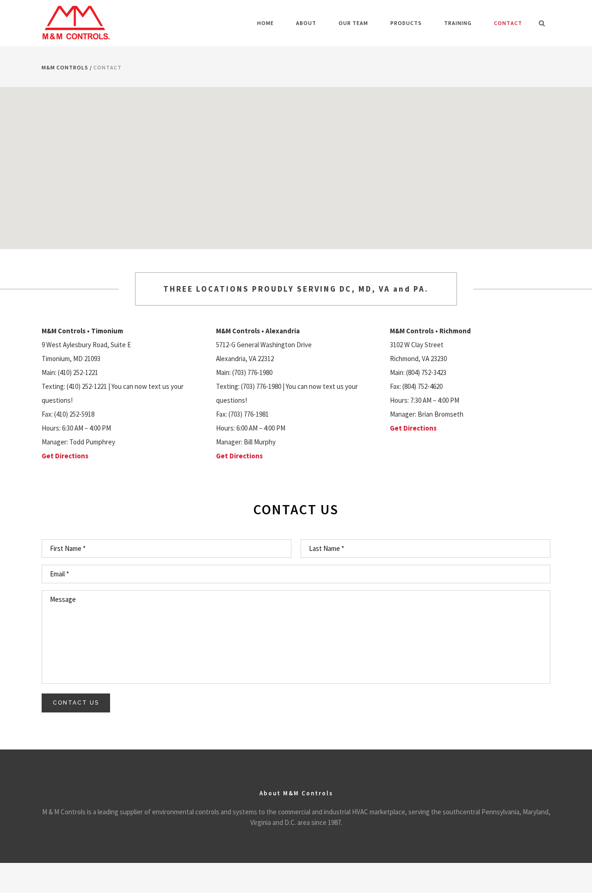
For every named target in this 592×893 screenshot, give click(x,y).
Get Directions (65, 455)
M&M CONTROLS (65, 67)
